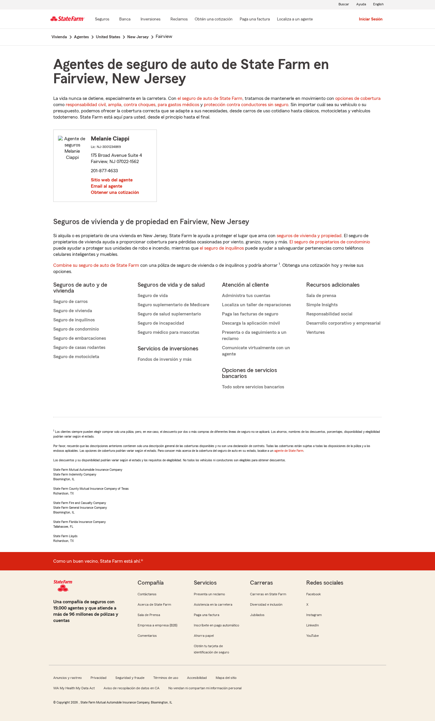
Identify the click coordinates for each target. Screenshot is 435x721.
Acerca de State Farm (154, 604)
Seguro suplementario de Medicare (173, 304)
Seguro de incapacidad (161, 323)
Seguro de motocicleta (76, 356)
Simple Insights (322, 304)
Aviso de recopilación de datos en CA (132, 688)
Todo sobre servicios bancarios (253, 387)
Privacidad (99, 677)
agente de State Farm (288, 450)
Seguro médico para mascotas (168, 332)
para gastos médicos (178, 104)
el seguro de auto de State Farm (210, 98)
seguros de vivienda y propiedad (309, 235)
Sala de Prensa (149, 615)
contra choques (139, 104)
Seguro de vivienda (72, 310)
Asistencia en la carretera (213, 604)
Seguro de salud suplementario (169, 314)
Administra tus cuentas (246, 295)
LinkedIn (312, 625)
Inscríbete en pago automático (216, 625)
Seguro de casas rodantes (79, 347)
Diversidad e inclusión (266, 604)
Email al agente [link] (106, 186)
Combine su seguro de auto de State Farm (96, 265)
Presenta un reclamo (209, 594)
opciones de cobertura (358, 98)
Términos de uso (165, 677)
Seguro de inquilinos (74, 320)
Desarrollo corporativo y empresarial (343, 323)
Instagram (314, 615)
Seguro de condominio (76, 329)
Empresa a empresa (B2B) (157, 625)
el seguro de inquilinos (222, 248)
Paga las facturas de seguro (250, 314)
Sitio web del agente (112, 180)
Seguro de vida (153, 295)
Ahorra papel (204, 635)
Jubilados (257, 615)
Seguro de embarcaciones (79, 338)
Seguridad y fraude (129, 677)
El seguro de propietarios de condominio (329, 242)
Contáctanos (147, 594)
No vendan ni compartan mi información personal (204, 688)
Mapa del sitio (226, 677)
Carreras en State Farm (268, 594)
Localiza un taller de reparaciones (256, 304)
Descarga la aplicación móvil (251, 323)
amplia (114, 104)
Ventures (315, 332)
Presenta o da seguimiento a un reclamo (254, 335)
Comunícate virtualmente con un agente (256, 350)
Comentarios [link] (147, 635)
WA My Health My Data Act (74, 688)
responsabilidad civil (86, 104)
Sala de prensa (321, 295)
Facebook (313, 594)
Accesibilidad (197, 677)
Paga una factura (206, 615)
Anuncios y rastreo (67, 677)
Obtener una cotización (115, 192)
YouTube (312, 635)
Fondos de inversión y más (164, 359)
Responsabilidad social (329, 314)
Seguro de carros (70, 301)
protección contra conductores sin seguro (246, 104)
